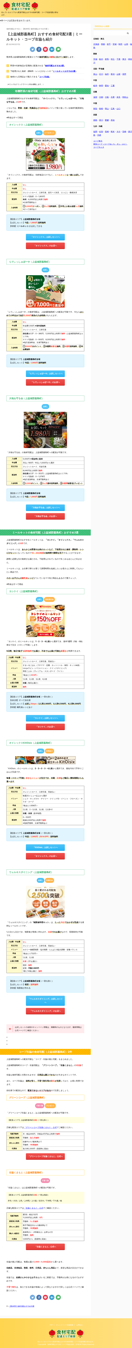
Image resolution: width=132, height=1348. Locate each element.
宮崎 (124, 131)
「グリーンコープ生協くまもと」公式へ (45, 1156)
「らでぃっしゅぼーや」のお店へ (45, 382)
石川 (101, 74)
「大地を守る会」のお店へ (45, 516)
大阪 (107, 97)
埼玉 (113, 59)
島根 (101, 108)
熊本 (113, 131)
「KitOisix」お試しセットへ (45, 847)
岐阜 (95, 85)
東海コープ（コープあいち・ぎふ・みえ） (110, 144)
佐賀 (101, 131)
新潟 (113, 74)
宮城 (115, 44)
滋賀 (95, 97)
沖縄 (99, 135)
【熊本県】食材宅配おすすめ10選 (21, 1306)
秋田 (120, 44)
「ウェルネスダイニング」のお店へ (45, 1011)
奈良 (118, 97)
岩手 (109, 44)
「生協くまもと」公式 (33, 1208)
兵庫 (113, 97)
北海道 (96, 44)
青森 (103, 44)
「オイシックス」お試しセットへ (45, 237)
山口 (118, 108)
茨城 (95, 59)
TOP (51, 1325)
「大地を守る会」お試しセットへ (45, 507)
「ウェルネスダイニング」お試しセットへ (45, 1001)
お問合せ (79, 1325)
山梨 (118, 74)
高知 (113, 120)
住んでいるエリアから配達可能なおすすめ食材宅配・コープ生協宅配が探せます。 (66, 1342)
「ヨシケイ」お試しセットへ (45, 718)
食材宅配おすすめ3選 (54, 65)
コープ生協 (44, 76)
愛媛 (107, 120)
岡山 (107, 108)
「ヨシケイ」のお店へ (45, 726)
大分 (118, 131)
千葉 (118, 59)
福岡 (95, 131)
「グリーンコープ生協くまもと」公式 (40, 1127)
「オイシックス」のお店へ (45, 245)
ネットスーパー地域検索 (64, 1325)
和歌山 (125, 97)
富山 (95, 74)
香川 (101, 120)
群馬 (107, 59)
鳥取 (95, 108)
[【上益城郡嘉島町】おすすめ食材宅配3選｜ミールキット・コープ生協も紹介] (51, 49)
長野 (124, 74)
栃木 (101, 59)
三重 (113, 85)
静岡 (101, 85)
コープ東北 (97, 141)
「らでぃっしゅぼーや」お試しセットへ (45, 373)
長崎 (107, 131)
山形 (126, 44)
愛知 (107, 85)
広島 (113, 108)
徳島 (95, 120)
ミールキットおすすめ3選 (64, 71)
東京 (124, 59)
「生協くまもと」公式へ (45, 1246)
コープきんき (98, 147)
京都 (101, 97)
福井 (107, 74)
